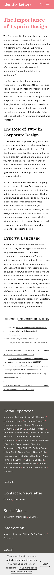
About (6, 534)
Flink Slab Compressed (17, 444)
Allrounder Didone (12, 421)
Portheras (28, 467)
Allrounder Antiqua (13, 417)
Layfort (19, 460)
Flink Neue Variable (27, 440)
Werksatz (8, 471)
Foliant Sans (39, 448)
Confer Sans (21, 432)
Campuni (31, 429)
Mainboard (38, 460)
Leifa (27, 460)
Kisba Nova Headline (29, 456)
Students (8, 538)
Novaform (15, 467)
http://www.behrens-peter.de (27, 331)
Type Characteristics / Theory (33, 319)
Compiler (8, 432)
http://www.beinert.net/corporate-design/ (31, 327)
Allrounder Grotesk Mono (16, 425)
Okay (45, 564)
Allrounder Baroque (35, 417)
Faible (33, 432)
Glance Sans (24, 452)
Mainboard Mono (12, 463)
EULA (26, 534)
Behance (33, 517)
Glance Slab (39, 452)
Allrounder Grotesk (34, 421)
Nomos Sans (29, 463)
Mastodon (21, 517)
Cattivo (42, 429)
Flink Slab (44, 440)
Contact (7, 499)
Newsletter (19, 499)
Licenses (16, 534)
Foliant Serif (9, 452)
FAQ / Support (38, 534)
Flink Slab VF (24, 448)
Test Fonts (8, 482)
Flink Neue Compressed (15, 436)
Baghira (21, 429)
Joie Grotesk (10, 456)
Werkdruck (41, 467)
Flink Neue (43, 432)
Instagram (8, 517)
